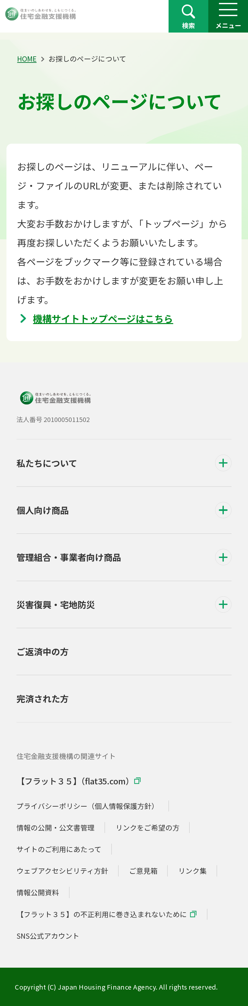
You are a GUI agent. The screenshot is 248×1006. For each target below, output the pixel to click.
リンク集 (192, 871)
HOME (26, 58)
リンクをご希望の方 (148, 827)
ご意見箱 (143, 871)
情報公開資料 (37, 892)
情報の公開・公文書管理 (55, 827)
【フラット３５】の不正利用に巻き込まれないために (101, 914)
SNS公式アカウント (47, 936)
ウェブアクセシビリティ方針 (62, 871)
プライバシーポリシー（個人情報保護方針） (87, 806)
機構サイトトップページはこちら (103, 318)
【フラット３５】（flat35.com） (75, 781)
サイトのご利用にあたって (58, 849)
